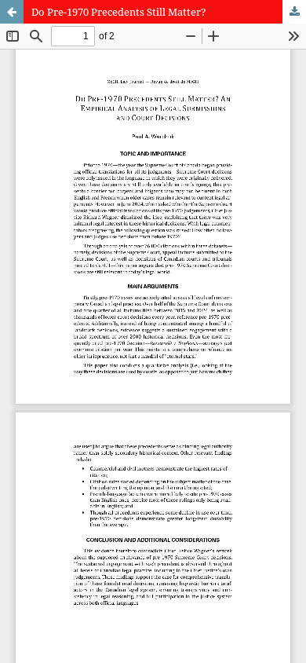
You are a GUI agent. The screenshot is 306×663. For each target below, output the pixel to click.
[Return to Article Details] (12, 12)
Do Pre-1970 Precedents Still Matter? (118, 12)
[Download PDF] (294, 12)
